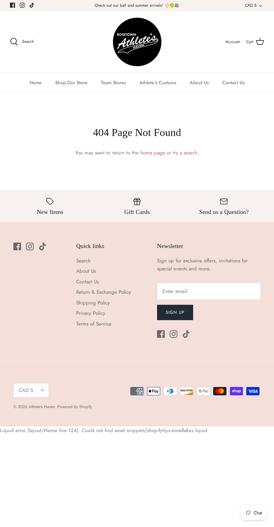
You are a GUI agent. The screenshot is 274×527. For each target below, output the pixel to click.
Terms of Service (94, 323)
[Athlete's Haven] (137, 42)
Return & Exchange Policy (103, 292)
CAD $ (251, 5)
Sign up (175, 312)
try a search (185, 152)
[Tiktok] (31, 5)
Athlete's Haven (42, 407)
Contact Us (233, 82)
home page (152, 152)
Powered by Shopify (74, 407)
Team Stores (113, 82)
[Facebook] (12, 5)
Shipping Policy (93, 302)
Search (83, 260)
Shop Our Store (71, 82)
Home (35, 82)
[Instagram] (22, 5)
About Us (199, 82)
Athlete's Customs (157, 82)
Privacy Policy (90, 313)
